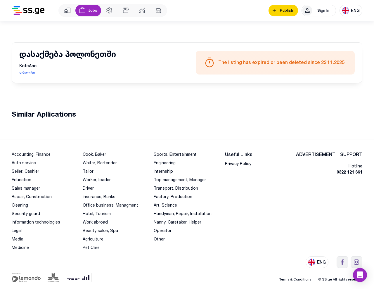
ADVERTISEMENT (315, 154)
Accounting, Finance (31, 154)
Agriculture (93, 238)
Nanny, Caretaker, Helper (177, 221)
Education (21, 179)
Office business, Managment (110, 205)
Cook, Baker (94, 154)
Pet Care (91, 247)
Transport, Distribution (176, 188)
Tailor (88, 171)
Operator (163, 230)
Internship (163, 171)
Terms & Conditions (295, 279)
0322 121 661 (349, 171)
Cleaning (20, 205)
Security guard (26, 213)
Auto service (24, 162)
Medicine (20, 247)
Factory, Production (173, 196)
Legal (17, 230)
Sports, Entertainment (175, 154)
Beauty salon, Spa (100, 230)
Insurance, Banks (99, 196)
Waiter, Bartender (100, 162)
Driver (88, 188)
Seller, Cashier (25, 171)
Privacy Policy (238, 163)
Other (159, 238)
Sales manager (26, 188)
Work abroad (95, 221)
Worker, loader (97, 179)
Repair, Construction (32, 196)
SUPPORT (351, 154)
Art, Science (165, 205)
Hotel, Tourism (97, 213)
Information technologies (36, 221)
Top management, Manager (180, 179)
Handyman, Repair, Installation (183, 213)
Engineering (165, 162)
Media (17, 238)
